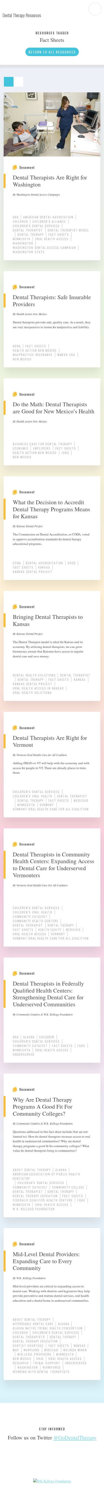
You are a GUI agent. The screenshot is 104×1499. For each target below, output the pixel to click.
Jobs (65, 453)
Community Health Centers (36, 921)
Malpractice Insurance (33, 355)
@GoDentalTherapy (75, 1437)
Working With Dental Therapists (41, 1372)
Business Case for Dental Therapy (42, 444)
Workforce (52, 1367)
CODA (17, 563)
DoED (72, 563)
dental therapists (29, 1337)
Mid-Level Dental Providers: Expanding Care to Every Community (46, 1261)
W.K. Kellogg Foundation (34, 1209)
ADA (16, 217)
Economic (21, 448)
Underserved (24, 1054)
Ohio (40, 1359)
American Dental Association (48, 217)
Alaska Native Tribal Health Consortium (47, 1328)
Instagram (75, 1461)
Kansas (44, 567)
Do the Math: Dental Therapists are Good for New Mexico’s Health (53, 407)
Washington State (29, 252)
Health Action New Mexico (35, 350)
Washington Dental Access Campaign (44, 247)
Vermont (47, 805)
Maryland (31, 1350)
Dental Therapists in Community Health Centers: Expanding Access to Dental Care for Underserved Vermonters (53, 864)
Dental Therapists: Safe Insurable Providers (52, 300)
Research (21, 1363)
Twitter (44, 1461)
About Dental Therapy (32, 1170)
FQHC (81, 1046)
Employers (42, 448)
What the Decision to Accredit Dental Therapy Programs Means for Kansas (51, 509)
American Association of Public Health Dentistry (46, 1176)
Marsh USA (66, 355)
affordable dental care (33, 1324)
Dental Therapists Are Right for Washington (50, 180)
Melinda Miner (75, 1350)
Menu (95, 9)
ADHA (17, 346)
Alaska (29, 1037)
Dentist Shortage (28, 1345)
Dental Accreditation (44, 563)
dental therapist (28, 230)
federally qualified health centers (43, 1200)
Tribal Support (46, 1363)
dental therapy (30, 234)
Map (16, 1350)
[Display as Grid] (11, 80)
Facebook (28, 1461)
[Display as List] (20, 80)
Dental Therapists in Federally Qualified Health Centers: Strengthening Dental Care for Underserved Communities (48, 994)
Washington (23, 243)
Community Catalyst (30, 916)
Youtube (59, 1461)
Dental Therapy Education (35, 1196)
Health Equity (49, 930)
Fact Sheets (58, 234)
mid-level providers (34, 1354)
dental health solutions (34, 675)
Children (20, 221)
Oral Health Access (51, 239)
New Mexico (22, 359)
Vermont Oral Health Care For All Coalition (51, 809)
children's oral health (32, 796)
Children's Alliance (49, 221)
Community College (68, 1187)
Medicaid (81, 800)
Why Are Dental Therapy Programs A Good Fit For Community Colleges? (42, 1106)
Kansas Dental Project (32, 572)
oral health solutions (32, 692)
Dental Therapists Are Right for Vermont (50, 741)
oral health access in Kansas (38, 688)
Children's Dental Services (36, 226)
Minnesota (21, 239)
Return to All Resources (52, 51)
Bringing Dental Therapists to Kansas (48, 620)
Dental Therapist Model (68, 230)
